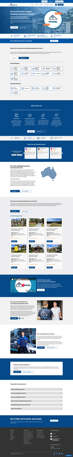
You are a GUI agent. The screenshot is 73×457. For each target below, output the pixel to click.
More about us (23, 57)
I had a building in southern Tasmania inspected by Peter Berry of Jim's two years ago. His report (30, 153)
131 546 (43, 1)
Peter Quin (29, 148)
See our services (23, 27)
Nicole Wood (55, 148)
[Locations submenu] (43, 4)
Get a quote (51, 1)
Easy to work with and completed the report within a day (43, 153)
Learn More (53, 40)
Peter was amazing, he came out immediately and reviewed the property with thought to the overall (55, 154)
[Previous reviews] (24, 153)
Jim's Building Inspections (16, 151)
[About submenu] (33, 4)
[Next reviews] (62, 153)
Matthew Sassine (43, 148)
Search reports (58, 1)
